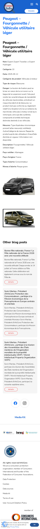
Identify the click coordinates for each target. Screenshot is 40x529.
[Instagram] (24, 403)
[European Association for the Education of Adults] (20, 428)
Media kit (6, 493)
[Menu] (32, 4)
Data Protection (9, 479)
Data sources (8, 489)
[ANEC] (31, 428)
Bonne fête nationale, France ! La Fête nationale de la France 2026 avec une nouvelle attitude (19, 253)
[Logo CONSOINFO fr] (9, 7)
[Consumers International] (24, 517)
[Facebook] (15, 403)
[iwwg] (8, 428)
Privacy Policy (14, 527)
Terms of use (8, 498)
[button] (37, 4)
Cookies (6, 484)
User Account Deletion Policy (15, 503)
